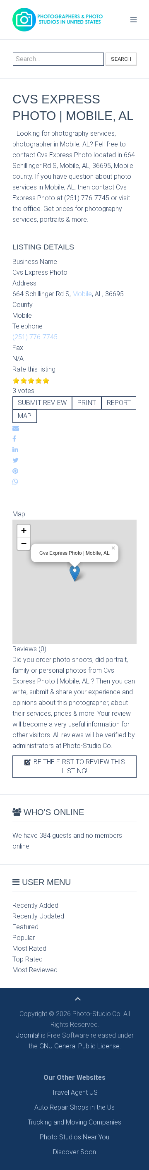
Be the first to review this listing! (78, 766)
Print (86, 403)
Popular (23, 938)
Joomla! (27, 1035)
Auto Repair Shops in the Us (74, 1107)
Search (121, 59)
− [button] (23, 543)
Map (24, 416)
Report (119, 403)
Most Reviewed (35, 970)
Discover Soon (74, 1152)
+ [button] (23, 530)
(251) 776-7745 (35, 337)
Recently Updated (38, 916)
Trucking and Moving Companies (74, 1122)
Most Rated (29, 948)
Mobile (82, 294)
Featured (25, 927)
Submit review (42, 403)
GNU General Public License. (80, 1046)
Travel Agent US (75, 1092)
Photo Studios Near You (74, 1137)
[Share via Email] (15, 428)
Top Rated (27, 959)
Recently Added (35, 905)
